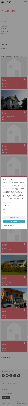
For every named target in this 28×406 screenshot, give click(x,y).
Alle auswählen (14, 221)
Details (7, 212)
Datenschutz (6, 225)
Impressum (12, 225)
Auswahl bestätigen (14, 217)
